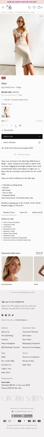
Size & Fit (23, 212)
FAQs (3, 357)
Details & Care (9, 212)
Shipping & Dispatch (31, 343)
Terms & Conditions (30, 357)
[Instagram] (9, 315)
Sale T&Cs (5, 373)
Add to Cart (8, 136)
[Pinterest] (6, 315)
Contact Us (6, 365)
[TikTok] (13, 315)
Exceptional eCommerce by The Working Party (22, 425)
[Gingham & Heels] (22, 398)
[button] (22, 142)
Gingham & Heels (18, 428)
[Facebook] (2, 315)
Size (5, 121)
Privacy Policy (28, 361)
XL (20, 125)
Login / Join (6, 369)
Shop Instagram (8, 343)
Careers (4, 340)
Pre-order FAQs (8, 361)
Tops (36, 284)
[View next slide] (41, 44)
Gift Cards (26, 336)
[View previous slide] (2, 44)
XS (3, 125)
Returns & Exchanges (31, 347)
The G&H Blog (7, 336)
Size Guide (8, 130)
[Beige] (5, 111)
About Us (5, 332)
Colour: (6, 104)
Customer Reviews (30, 332)
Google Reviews (21, 411)
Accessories (7, 284)
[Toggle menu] (2, 7)
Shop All (39, 253)
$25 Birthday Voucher (10, 347)
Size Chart (26, 340)
